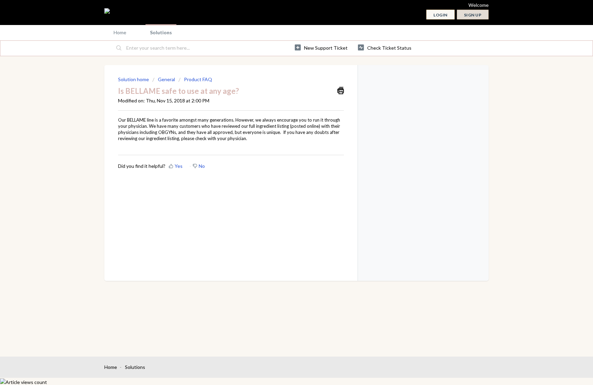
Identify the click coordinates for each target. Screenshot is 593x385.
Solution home (134, 79)
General (166, 79)
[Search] (119, 48)
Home (120, 32)
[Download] (283, 102)
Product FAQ (198, 79)
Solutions (161, 32)
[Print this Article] (340, 90)
